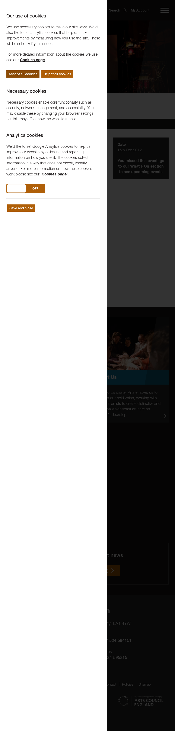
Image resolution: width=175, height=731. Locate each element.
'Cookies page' (54, 174)
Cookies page (32, 59)
